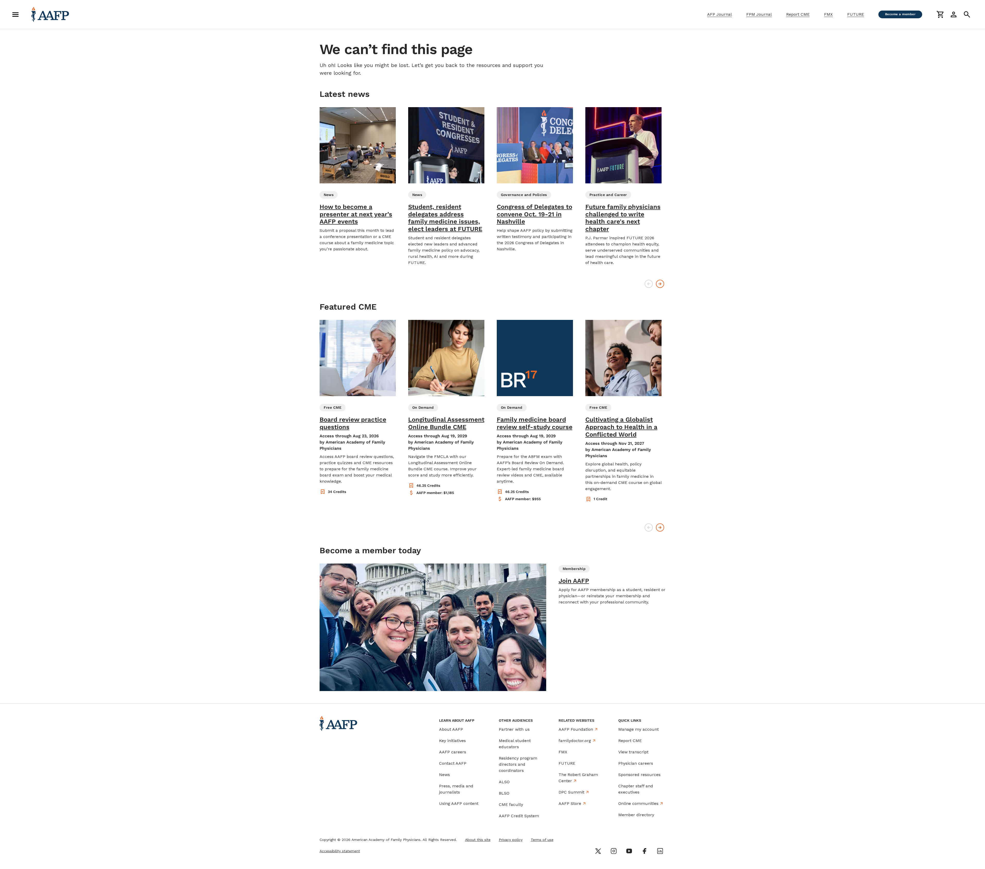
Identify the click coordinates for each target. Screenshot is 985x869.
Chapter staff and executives (635, 789)
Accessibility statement (340, 851)
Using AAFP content (458, 803)
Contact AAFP (452, 763)
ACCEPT (584, 848)
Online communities (638, 803)
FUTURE (855, 14)
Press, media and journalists (456, 789)
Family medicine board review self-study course (534, 423)
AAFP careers (452, 751)
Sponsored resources (639, 774)
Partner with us (514, 729)
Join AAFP (574, 580)
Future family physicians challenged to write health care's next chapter (623, 218)
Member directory (636, 814)
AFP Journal (719, 14)
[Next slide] (660, 283)
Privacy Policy (563, 835)
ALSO (504, 781)
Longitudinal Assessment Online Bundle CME (446, 423)
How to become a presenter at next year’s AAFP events (356, 214)
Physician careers (635, 763)
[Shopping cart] (940, 14)
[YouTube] (629, 851)
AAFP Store (570, 803)
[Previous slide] (648, 283)
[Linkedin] (660, 851)
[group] (358, 179)
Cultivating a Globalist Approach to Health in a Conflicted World (621, 427)
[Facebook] (644, 851)
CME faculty (511, 804)
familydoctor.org (575, 740)
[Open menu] (15, 14)
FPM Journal (759, 14)
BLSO (504, 793)
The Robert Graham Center (578, 777)
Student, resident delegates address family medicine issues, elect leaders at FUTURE (445, 218)
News (444, 774)
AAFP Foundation (576, 729)
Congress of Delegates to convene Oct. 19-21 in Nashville (534, 214)
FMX (828, 14)
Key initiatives (452, 740)
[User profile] (953, 14)
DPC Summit (571, 792)
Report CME (798, 14)
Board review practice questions (353, 423)
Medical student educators (515, 743)
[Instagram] (613, 851)
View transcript (633, 751)
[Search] (967, 14)
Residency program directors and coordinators (518, 764)
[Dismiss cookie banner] (602, 818)
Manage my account (638, 729)
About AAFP (451, 729)
